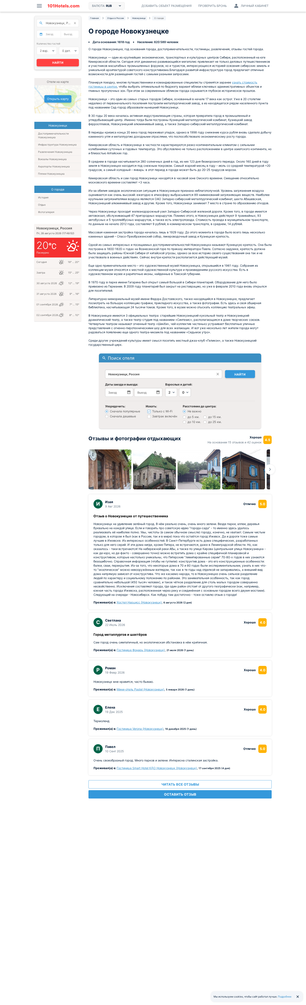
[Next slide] (270, 469)
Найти (240, 374)
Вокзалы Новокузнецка (52, 159)
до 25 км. (214, 422)
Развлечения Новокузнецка (55, 151)
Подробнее (284, 996)
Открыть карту (58, 99)
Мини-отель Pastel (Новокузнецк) (140, 689)
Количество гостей (48, 43)
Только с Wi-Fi (161, 411)
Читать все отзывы (180, 784)
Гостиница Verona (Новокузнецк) (140, 728)
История (43, 197)
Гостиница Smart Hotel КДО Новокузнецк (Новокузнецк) (157, 768)
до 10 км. (194, 422)
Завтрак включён (164, 416)
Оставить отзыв (180, 794)
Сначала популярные (124, 411)
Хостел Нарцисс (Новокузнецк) (139, 602)
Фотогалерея (46, 212)
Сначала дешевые (122, 416)
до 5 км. (193, 417)
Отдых (42, 204)
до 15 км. (214, 417)
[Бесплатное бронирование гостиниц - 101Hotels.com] (63, 6)
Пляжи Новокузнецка (51, 173)
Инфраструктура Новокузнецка (57, 144)
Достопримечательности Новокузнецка (53, 135)
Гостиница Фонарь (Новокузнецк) (141, 650)
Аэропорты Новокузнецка (54, 166)
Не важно (194, 411)
